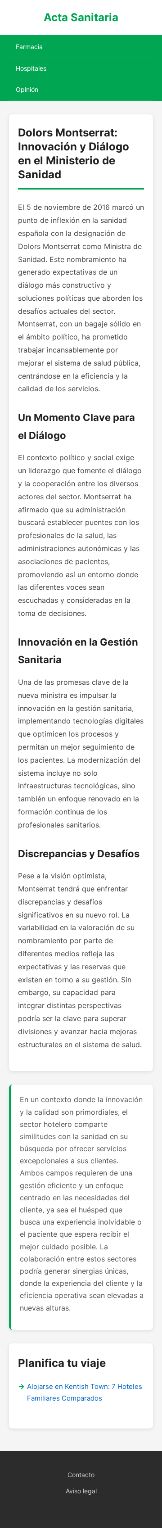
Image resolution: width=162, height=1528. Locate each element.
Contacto (81, 1474)
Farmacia (29, 46)
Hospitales (31, 68)
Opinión (27, 89)
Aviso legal (81, 1491)
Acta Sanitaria (81, 17)
